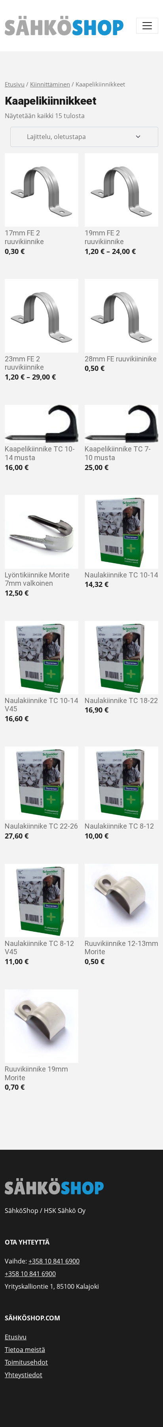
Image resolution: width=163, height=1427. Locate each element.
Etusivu (15, 84)
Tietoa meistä (25, 1349)
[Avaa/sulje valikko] (147, 26)
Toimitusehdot (26, 1362)
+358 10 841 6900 (54, 1261)
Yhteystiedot (23, 1375)
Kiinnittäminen (50, 84)
